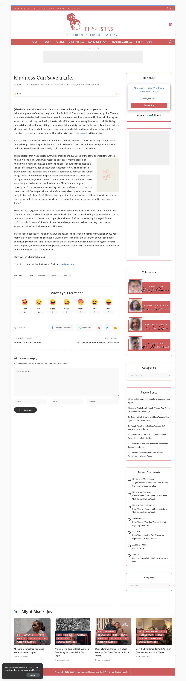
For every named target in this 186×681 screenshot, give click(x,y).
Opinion (80, 85)
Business (109, 631)
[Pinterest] (98, 327)
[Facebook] (167, 8)
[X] (170, 8)
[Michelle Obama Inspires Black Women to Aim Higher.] (32, 631)
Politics (81, 635)
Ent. (115, 635)
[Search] (170, 42)
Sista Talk (35, 638)
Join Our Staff (138, 548)
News (73, 85)
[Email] (115, 327)
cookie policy (34, 670)
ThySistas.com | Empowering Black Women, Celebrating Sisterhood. (103, 672)
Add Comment (47, 85)
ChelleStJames (68, 264)
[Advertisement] (93, 57)
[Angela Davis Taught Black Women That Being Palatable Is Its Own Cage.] (73, 631)
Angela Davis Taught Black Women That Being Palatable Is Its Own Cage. (72, 652)
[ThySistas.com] (93, 24)
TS (45, 638)
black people (82, 133)
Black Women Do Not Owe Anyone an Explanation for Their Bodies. (148, 537)
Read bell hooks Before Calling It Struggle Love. (150, 560)
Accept (33, 675)
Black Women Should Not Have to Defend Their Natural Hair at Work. (149, 497)
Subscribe (149, 105)
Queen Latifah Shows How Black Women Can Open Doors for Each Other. (112, 652)
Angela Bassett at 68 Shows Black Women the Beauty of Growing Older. (150, 484)
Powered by (142, 115)
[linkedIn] (107, 327)
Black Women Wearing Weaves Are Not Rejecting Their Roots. (149, 524)
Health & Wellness (62, 85)
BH (18, 635)
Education (29, 635)
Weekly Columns (92, 85)
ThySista (21, 85)
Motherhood (146, 635)
